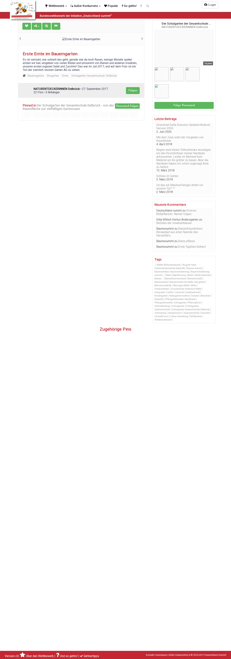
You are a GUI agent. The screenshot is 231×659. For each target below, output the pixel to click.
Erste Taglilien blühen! (192, 246)
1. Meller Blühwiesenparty (167, 264)
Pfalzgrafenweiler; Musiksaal (180, 299)
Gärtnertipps (91, 656)
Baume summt (194, 268)
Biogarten (53, 75)
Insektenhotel (193, 292)
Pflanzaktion (194, 302)
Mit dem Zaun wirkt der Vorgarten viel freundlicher (180, 139)
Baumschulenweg (180, 271)
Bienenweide (161, 282)
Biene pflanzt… (187, 241)
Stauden (205, 313)
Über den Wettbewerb (40, 656)
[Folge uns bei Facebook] (141, 6)
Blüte (193, 285)
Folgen (132, 90)
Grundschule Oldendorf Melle (186, 288)
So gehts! (130, 6)
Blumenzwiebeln (163, 285)
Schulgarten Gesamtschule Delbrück (94, 75)
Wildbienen (196, 316)
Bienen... (158, 278)
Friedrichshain (161, 288)
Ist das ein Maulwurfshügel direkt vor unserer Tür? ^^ (179, 186)
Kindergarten (161, 295)
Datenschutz (182, 655)
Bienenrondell (195, 278)
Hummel (179, 292)
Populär (112, 6)
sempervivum (175, 313)
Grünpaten (159, 292)
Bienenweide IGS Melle (181, 282)
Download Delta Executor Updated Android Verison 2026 (183, 126)
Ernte (65, 75)
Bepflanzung (179, 275)
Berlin (190, 275)
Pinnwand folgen (127, 106)
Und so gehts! (69, 656)
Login (211, 4)
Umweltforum (161, 316)
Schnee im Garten (167, 176)
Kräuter (195, 295)
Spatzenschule (191, 313)
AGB (171, 655)
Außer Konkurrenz (86, 6)
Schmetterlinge (162, 306)
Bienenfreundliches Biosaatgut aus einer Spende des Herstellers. (179, 232)
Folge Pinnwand (184, 105)
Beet (168, 275)
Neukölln (159, 299)
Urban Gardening (179, 316)
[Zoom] (46, 26)
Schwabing (160, 313)
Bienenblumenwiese (175, 278)
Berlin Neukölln (203, 275)
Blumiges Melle (181, 285)
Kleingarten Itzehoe (180, 295)
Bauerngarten (35, 75)
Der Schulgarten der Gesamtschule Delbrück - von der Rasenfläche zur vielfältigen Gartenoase (68, 107)
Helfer (170, 292)
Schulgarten (178, 306)
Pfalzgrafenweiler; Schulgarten (170, 302)
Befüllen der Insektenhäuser (174, 223)
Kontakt (150, 655)
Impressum (161, 655)
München (205, 295)
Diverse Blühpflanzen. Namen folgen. (176, 212)
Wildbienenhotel (162, 319)
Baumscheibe (161, 271)
